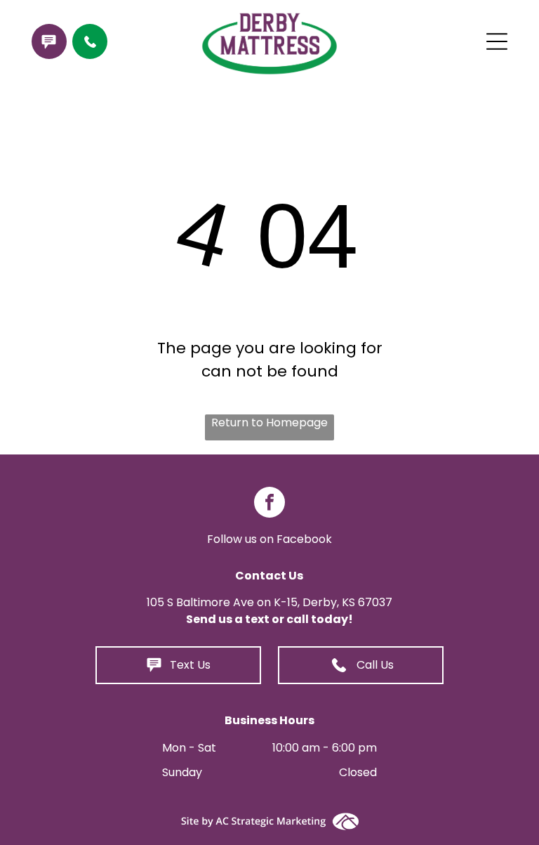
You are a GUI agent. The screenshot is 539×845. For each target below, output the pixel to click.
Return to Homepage (269, 422)
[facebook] (269, 504)
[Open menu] (496, 41)
